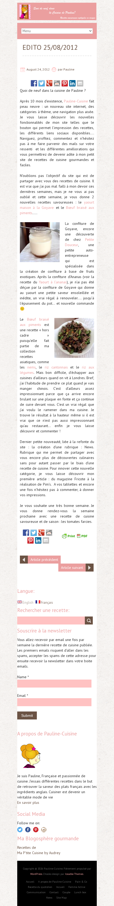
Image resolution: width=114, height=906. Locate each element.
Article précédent (44, 559)
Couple (66, 892)
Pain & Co (81, 881)
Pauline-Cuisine (76, 101)
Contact (54, 892)
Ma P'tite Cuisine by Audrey (38, 852)
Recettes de (26, 847)
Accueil (30, 881)
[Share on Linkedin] (72, 83)
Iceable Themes (74, 874)
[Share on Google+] (49, 83)
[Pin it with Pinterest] (65, 83)
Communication (36, 892)
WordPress (36, 874)
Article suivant (72, 567)
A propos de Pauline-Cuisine (54, 881)
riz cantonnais (55, 367)
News (49, 897)
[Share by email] (80, 83)
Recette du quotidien (40, 887)
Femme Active (76, 887)
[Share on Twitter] (41, 83)
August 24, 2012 (38, 69)
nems (31, 367)
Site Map (61, 897)
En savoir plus (28, 802)
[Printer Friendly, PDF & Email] (75, 535)
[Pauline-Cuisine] (57, 5)
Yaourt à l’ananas (53, 282)
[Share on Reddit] (57, 83)
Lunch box (80, 892)
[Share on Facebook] (34, 83)
